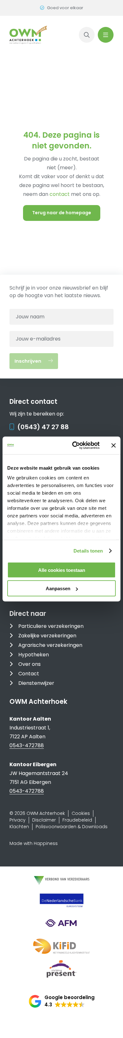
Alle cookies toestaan (61, 569)
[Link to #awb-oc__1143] (106, 35)
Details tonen (88, 550)
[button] (61, 1001)
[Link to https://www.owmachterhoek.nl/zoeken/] (87, 35)
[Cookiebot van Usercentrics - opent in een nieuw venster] (75, 445)
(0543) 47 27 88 (43, 426)
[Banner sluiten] (113, 445)
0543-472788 (26, 745)
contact (60, 194)
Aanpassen (58, 588)
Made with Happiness (33, 843)
